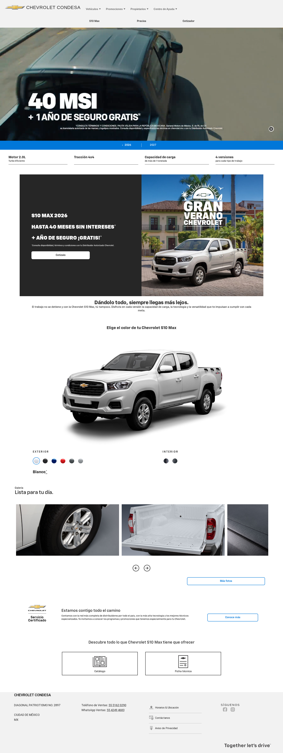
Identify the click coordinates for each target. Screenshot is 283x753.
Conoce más (232, 617)
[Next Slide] (147, 568)
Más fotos (226, 581)
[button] (271, 129)
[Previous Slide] (136, 568)
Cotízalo (61, 255)
